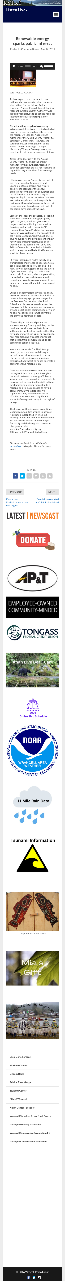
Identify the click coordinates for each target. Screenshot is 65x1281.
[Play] (14, 66)
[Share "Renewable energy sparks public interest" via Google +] (29, 476)
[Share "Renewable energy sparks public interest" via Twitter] (22, 476)
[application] (32, 66)
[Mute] (41, 66)
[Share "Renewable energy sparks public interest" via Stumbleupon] (49, 476)
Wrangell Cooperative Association (28, 1141)
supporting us (16, 446)
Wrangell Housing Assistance (25, 1124)
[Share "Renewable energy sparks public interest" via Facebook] (15, 476)
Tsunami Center (18, 1090)
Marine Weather (19, 1065)
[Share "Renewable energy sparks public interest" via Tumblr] (36, 476)
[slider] (49, 66)
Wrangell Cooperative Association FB (30, 1132)
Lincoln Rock (17, 1073)
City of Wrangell (18, 1099)
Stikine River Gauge (20, 1082)
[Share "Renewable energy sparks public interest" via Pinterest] (43, 476)
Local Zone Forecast (20, 1056)
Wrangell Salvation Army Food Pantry (30, 1116)
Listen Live (16, 10)
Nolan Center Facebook (22, 1107)
